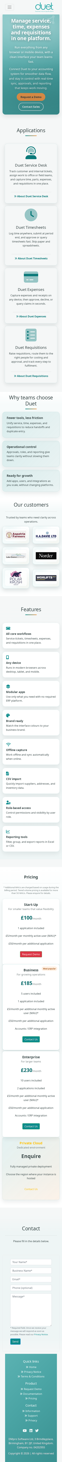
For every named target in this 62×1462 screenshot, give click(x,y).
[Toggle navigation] (9, 7)
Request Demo (33, 1389)
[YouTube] (25, 1431)
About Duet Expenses (32, 316)
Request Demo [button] (31, 954)
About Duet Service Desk (32, 196)
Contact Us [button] (31, 1039)
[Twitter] (37, 1431)
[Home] (44, 7)
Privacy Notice (41, 1334)
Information (32, 1411)
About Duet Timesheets (32, 258)
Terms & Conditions (33, 1376)
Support (33, 1415)
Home (32, 1367)
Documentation (32, 1394)
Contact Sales (31, 106)
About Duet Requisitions (32, 376)
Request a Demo (31, 97)
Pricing (32, 1398)
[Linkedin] (31, 1431)
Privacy (32, 1420)
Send (15, 1341)
